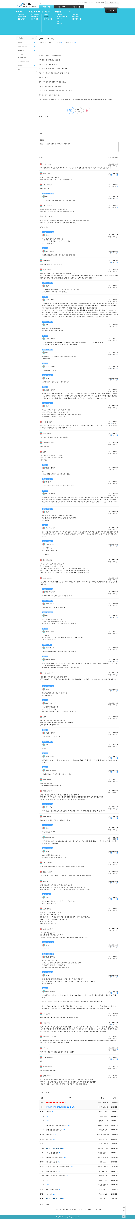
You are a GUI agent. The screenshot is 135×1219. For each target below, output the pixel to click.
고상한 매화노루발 (48, 442)
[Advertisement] (78, 123)
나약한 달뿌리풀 (103, 1107)
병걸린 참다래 (47, 779)
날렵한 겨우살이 (47, 260)
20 (92, 1209)
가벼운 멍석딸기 (47, 422)
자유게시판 (21, 14)
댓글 (74, 42)
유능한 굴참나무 (103, 1185)
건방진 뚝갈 (48, 807)
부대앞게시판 (34, 16)
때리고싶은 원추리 (103, 1157)
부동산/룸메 (60, 23)
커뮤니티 (46, 7)
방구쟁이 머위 (103, 1171)
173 (60, 1153)
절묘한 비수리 (47, 173)
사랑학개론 (46, 16)
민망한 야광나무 (50, 468)
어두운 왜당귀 (49, 251)
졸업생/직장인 (21, 19)
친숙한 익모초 (47, 1076)
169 (71, 1166)
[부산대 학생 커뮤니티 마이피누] (26, 4)
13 (79, 1209)
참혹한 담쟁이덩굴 (103, 1148)
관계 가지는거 (47, 38)
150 (54, 1194)
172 (58, 1162)
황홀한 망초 (103, 1116)
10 (74, 1209)
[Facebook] (40, 3)
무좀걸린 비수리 (47, 791)
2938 (96, 1209)
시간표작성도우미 (76, 19)
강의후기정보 (74, 14)
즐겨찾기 (77, 7)
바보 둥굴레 (46, 1014)
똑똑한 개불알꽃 (103, 1102)
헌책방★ (59, 21)
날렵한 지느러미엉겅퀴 (49, 1036)
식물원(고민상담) (22, 16)
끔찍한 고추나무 (103, 1143)
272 (48, 1116)
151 (60, 1189)
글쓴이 (47, 196)
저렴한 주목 (46, 1023)
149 (63, 1198)
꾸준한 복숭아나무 (103, 1121)
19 (90, 1209)
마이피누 (61, 7)
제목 (70, 1098)
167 (68, 1175)
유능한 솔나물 (47, 909)
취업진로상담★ (35, 14)
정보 (70, 11)
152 (48, 1185)
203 (64, 1130)
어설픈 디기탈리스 (48, 185)
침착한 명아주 (103, 1176)
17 (87, 1209)
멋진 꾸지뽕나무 (50, 493)
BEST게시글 (34, 19)
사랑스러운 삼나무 (50, 648)
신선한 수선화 (47, 164)
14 (81, 1209)
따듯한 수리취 (47, 433)
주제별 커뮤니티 (34, 11)
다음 (100, 1209)
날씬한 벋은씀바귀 (48, 929)
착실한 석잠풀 (49, 631)
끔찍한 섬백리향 (103, 1166)
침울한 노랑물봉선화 (103, 1134)
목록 (41, 133)
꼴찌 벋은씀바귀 (47, 560)
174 (63, 1148)
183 (55, 1134)
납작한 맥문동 (103, 1139)
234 (48, 1121)
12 (77, 1209)
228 (69, 1125)
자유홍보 (59, 14)
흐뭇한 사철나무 (47, 872)
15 (83, 1209)
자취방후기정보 (75, 16)
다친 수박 (45, 1048)
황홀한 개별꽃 (103, 1194)
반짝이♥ (46, 14)
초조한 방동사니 (47, 578)
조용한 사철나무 (47, 270)
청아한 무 (48, 482)
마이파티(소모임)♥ (62, 16)
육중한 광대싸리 (47, 1066)
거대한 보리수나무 (48, 673)
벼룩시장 (59, 19)
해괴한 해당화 (103, 1130)
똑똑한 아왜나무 (103, 1125)
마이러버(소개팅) (48, 19)
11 (75, 1209)
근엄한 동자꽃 (49, 544)
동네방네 (58, 11)
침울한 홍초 (46, 881)
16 (85, 1209)
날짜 (114, 1098)
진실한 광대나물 (50, 957)
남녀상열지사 (45, 11)
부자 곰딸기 (103, 1198)
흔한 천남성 (103, 1162)
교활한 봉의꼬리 (103, 1189)
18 (89, 1209)
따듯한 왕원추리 (103, 1153)
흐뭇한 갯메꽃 (103, 1111)
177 (54, 1139)
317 (52, 1111)
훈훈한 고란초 (103, 1180)
